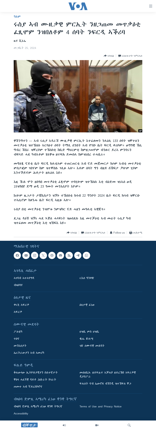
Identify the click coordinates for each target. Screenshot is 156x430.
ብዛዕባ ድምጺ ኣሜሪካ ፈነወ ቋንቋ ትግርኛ (38, 406)
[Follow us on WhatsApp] (86, 255)
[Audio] (64, 425)
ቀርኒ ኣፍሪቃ (21, 305)
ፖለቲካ (18, 332)
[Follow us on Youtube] (25, 255)
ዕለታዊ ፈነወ (87, 305)
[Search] (129, 425)
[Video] (97, 425)
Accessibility (21, 413)
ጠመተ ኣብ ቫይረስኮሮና (28, 387)
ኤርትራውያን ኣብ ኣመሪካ (29, 353)
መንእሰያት (20, 346)
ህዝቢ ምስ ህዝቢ (89, 332)
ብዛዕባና (18, 285)
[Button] (109, 55)
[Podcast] (52, 255)
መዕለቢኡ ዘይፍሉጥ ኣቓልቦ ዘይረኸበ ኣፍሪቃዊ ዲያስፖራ (108, 374)
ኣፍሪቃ (18, 312)
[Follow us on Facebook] (17, 255)
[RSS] (69, 255)
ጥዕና (16, 339)
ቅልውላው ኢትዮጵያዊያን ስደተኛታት (36, 372)
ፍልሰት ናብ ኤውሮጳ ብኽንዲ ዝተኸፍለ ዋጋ (105, 383)
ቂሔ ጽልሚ (86, 339)
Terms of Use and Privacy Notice (101, 406)
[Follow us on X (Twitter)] (43, 255)
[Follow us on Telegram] (77, 255)
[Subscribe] (60, 255)
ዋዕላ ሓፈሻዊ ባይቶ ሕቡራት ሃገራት (35, 380)
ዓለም (17, 16)
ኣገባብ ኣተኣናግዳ (24, 278)
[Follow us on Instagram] (34, 255)
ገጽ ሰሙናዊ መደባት (92, 346)
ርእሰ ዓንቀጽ (87, 278)
